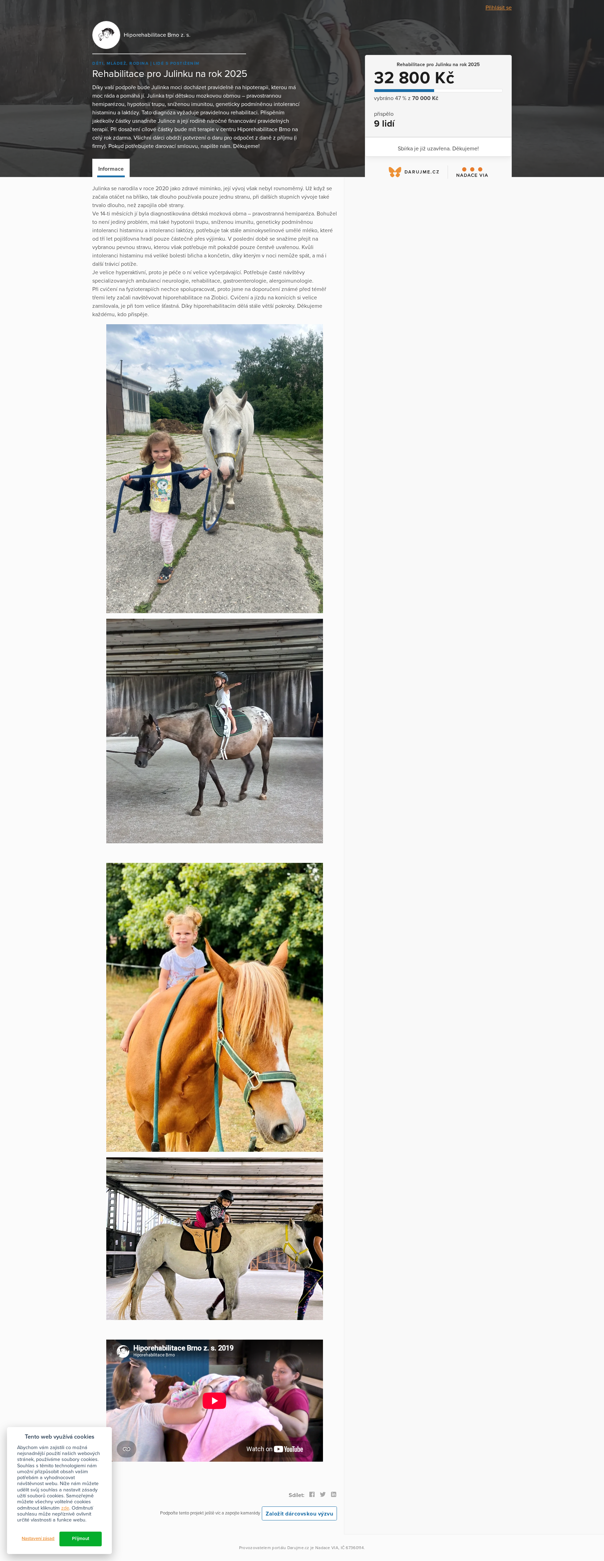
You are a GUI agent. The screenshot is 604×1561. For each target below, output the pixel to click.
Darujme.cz (298, 1547)
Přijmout (80, 1538)
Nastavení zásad (38, 1538)
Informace (111, 168)
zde (65, 1508)
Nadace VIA (326, 1547)
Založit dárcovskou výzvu (299, 1513)
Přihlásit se (499, 7)
